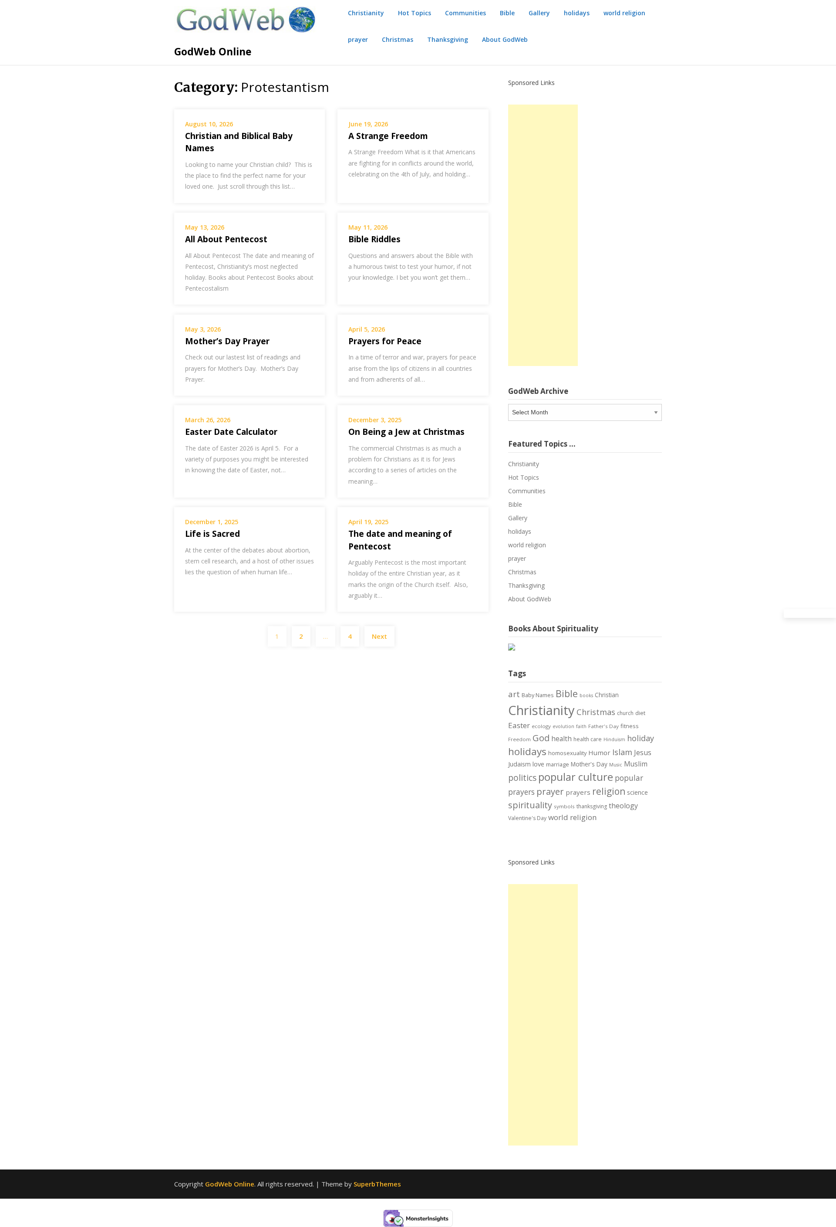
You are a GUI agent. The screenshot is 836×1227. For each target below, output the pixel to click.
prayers (578, 792)
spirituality (530, 805)
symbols (564, 806)
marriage (557, 764)
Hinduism (614, 739)
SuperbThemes (377, 1184)
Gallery (539, 13)
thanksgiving (591, 806)
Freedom (519, 739)
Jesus (642, 752)
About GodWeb (505, 39)
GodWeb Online (213, 51)
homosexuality (567, 753)
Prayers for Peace (384, 341)
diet (640, 713)
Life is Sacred (212, 533)
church (625, 713)
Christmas (397, 39)
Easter (519, 725)
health (561, 738)
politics (522, 777)
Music (615, 765)
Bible (507, 13)
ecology (541, 726)
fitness (629, 726)
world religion (624, 13)
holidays (577, 13)
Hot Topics (414, 13)
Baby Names (538, 695)
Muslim (635, 764)
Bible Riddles (374, 239)
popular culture (575, 777)
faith (581, 726)
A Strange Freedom (388, 136)
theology (623, 805)
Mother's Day (589, 764)
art (514, 693)
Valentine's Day (527, 818)
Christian (607, 695)
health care (587, 739)
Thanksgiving (447, 39)
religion (608, 791)
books (586, 695)
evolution (563, 726)
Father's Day (603, 726)
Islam (622, 752)
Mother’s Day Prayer (227, 341)
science (637, 792)
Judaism (519, 764)
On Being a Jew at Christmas (406, 431)
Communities (465, 13)
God (541, 738)
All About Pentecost (226, 239)
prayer (358, 39)
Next (379, 636)
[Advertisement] (543, 235)
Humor (599, 752)
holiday (640, 738)
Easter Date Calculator (231, 431)
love (538, 763)
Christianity (366, 13)
